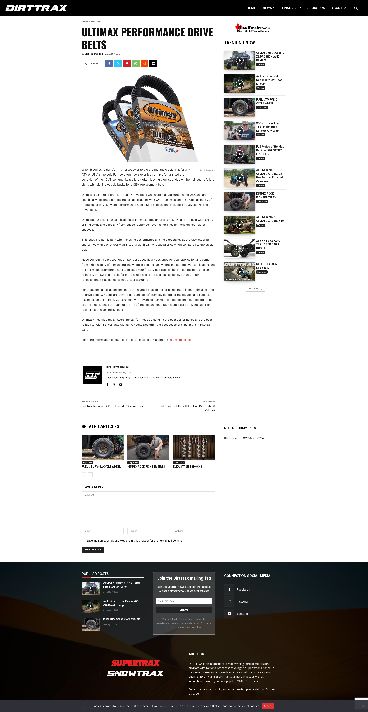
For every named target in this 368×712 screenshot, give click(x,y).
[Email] (153, 63)
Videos (260, 64)
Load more (254, 288)
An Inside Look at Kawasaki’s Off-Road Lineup (269, 80)
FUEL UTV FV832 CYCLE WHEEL (101, 466)
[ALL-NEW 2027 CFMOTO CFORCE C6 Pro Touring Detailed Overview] (239, 177)
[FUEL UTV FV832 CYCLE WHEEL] (239, 107)
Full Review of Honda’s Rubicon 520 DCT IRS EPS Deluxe (270, 150)
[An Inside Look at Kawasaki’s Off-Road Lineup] (239, 83)
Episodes (261, 272)
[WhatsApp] (136, 63)
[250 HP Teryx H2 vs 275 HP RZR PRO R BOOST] (239, 248)
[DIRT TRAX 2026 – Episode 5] (239, 271)
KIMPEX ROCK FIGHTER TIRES (146, 466)
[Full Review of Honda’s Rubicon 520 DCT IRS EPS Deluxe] (239, 154)
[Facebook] (109, 63)
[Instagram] (114, 383)
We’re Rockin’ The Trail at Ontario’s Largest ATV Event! (268, 127)
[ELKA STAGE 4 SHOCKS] (194, 447)
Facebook (243, 589)
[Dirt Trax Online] (92, 375)
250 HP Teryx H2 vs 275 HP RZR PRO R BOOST (268, 244)
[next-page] (90, 474)
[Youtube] (120, 383)
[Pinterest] (127, 63)
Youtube (242, 613)
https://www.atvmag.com (118, 372)
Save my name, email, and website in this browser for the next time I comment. (135, 540)
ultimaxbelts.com (181, 340)
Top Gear (96, 21)
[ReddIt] (144, 63)
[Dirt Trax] (38, 7)
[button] (356, 8)
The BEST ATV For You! (251, 438)
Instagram (243, 601)
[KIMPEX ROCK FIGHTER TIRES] (239, 201)
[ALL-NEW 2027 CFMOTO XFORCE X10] (239, 225)
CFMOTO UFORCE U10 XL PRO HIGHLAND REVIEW (270, 56)
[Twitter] (118, 63)
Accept (268, 706)
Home (85, 21)
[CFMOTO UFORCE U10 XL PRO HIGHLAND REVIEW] (239, 60)
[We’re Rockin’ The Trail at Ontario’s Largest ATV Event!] (239, 130)
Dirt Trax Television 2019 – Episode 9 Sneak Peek (112, 406)
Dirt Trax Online (94, 53)
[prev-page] (84, 474)
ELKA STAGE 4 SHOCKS (187, 466)
